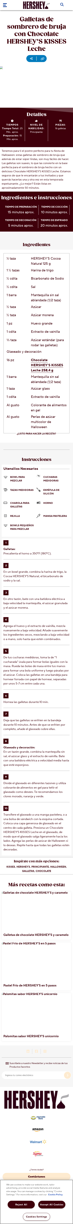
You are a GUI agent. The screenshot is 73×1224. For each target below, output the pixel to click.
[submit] (67, 1075)
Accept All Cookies (51, 1204)
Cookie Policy (55, 1194)
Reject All (21, 1204)
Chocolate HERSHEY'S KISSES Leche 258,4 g (47, 365)
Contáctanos (36, 1176)
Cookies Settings (36, 1216)
